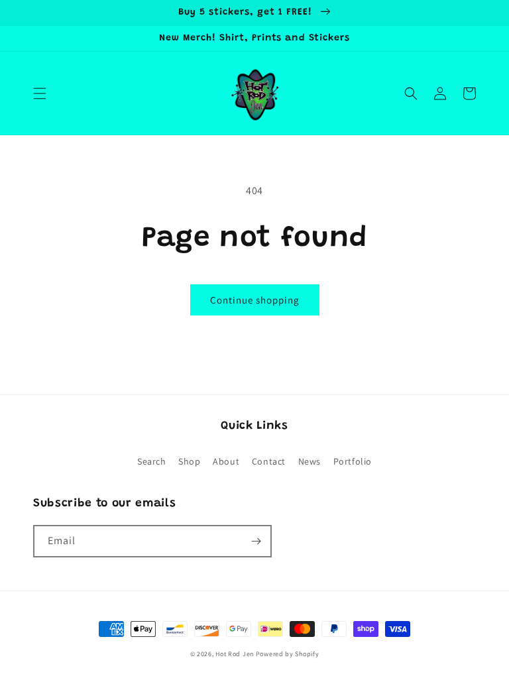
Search (151, 461)
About (226, 461)
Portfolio (352, 461)
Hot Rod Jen (234, 654)
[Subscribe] (255, 541)
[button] (39, 93)
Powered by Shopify (287, 654)
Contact (269, 461)
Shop (189, 461)
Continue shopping (255, 300)
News (309, 461)
